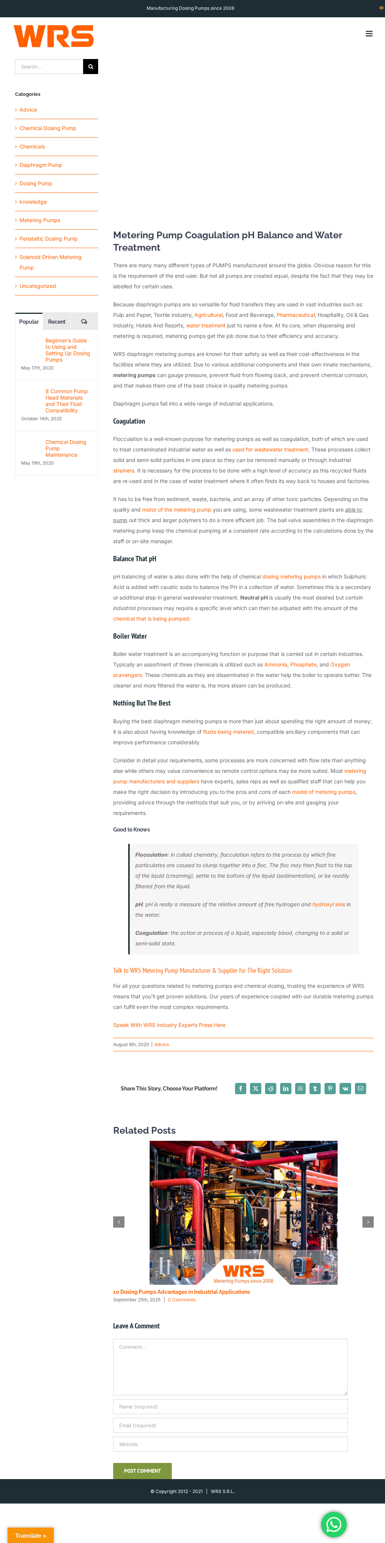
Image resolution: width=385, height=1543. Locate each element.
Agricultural (208, 315)
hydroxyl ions (328, 904)
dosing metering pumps (291, 576)
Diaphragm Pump (41, 165)
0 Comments (182, 1299)
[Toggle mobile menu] (370, 34)
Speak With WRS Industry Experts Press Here (169, 1025)
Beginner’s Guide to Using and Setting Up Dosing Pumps (67, 350)
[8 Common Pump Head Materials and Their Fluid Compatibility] (31, 393)
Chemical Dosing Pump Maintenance (65, 448)
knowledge (33, 201)
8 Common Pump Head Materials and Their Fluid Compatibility (66, 400)
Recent (56, 322)
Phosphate (303, 664)
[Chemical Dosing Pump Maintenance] (31, 444)
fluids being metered (228, 731)
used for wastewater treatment (270, 449)
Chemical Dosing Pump (48, 128)
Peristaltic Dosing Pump (49, 238)
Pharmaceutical (296, 315)
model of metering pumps (323, 792)
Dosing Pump (36, 183)
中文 (381, 16)
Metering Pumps (40, 220)
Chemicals (32, 146)
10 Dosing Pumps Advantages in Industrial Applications (181, 1292)
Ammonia (275, 664)
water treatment (206, 325)
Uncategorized (38, 286)
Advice (162, 1044)
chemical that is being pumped (151, 618)
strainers (123, 470)
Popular (29, 322)
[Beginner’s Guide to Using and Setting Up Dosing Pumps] (31, 342)
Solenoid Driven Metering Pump (51, 262)
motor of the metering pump (176, 509)
